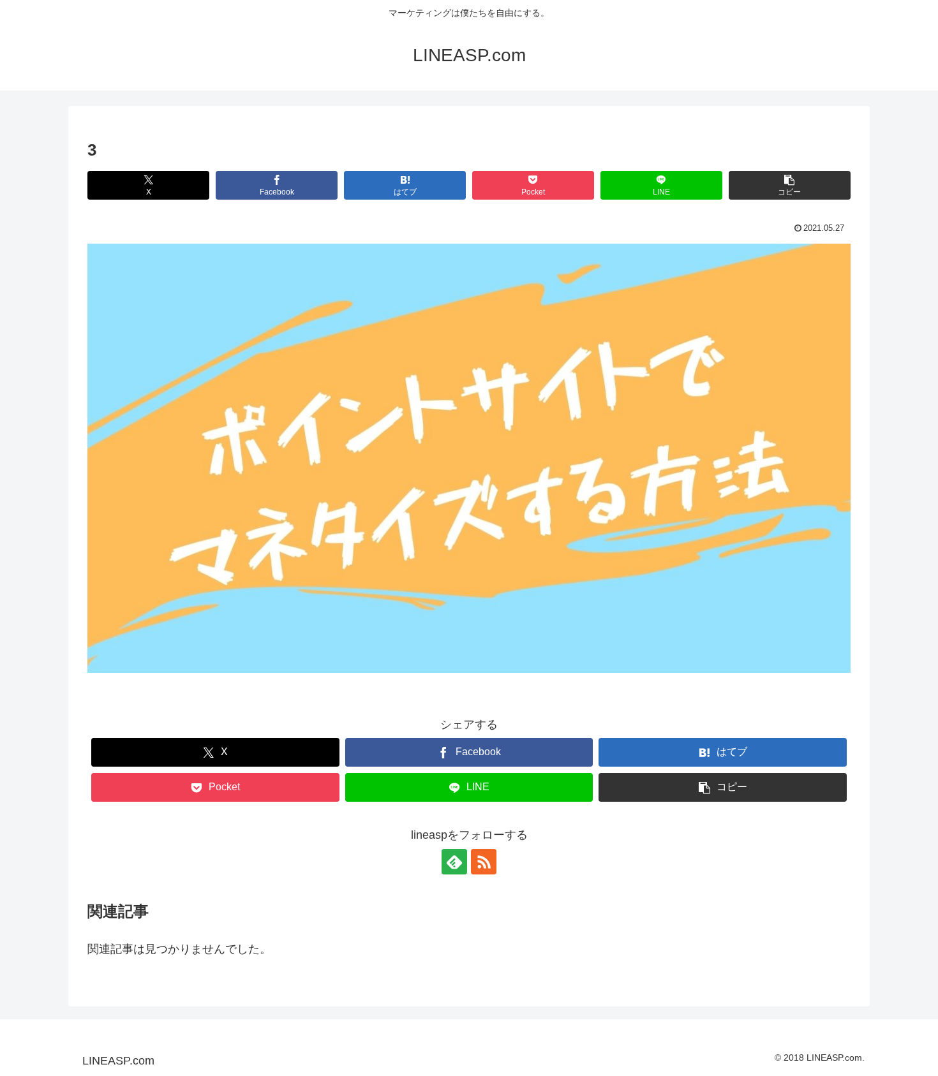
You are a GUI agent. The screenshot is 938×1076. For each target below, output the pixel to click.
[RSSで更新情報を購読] (483, 861)
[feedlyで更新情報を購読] (454, 861)
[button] (790, 185)
